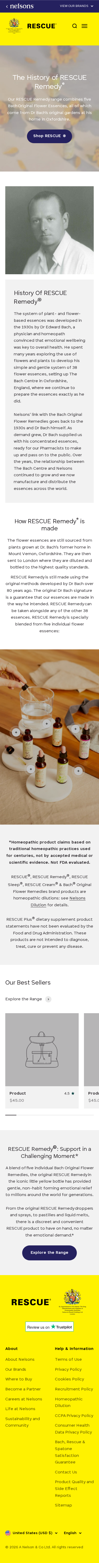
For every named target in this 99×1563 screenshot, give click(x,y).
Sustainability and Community (22, 1422)
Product (18, 1093)
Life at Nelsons (20, 1409)
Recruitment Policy (74, 1389)
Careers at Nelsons (23, 1399)
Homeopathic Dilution (69, 1402)
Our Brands (15, 1370)
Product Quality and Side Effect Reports (74, 1489)
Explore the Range (49, 1253)
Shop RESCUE (49, 136)
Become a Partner (23, 1389)
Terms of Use (68, 1360)
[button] (77, 6)
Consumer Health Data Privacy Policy (73, 1429)
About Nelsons (20, 1360)
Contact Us (66, 1472)
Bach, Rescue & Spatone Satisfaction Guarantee (70, 1452)
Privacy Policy (68, 1370)
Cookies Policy (69, 1379)
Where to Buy (18, 1379)
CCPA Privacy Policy (74, 1416)
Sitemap (63, 1505)
